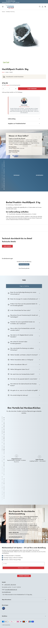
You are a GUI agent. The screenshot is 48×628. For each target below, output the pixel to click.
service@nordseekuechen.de (11, 589)
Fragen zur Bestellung (24, 286)
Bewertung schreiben (24, 264)
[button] (45, 6)
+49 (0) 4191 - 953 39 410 (10, 584)
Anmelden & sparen (23, 567)
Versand (7, 85)
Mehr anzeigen (7, 246)
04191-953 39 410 (5, 2)
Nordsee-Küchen (7, 625)
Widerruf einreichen (24, 575)
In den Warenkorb (32, 88)
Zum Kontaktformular (6, 592)
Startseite (3, 11)
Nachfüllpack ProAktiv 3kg (10, 11)
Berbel (3, 72)
